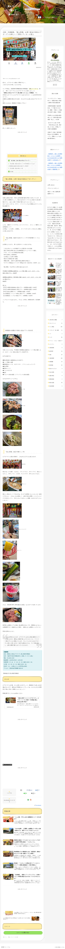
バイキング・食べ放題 (8, 764)
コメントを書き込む (22, 932)
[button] (35, 63)
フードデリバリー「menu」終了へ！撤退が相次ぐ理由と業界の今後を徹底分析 (55, 100)
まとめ (11, 171)
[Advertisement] (22, 72)
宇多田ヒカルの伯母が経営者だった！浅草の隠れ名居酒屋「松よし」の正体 (54, 117)
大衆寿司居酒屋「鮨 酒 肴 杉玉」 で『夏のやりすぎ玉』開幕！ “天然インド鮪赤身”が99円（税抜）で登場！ (55, 109)
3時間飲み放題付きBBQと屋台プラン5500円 (18, 166)
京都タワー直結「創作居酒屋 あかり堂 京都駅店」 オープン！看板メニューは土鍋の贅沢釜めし (54, 135)
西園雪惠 (55, 169)
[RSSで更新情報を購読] (31, 799)
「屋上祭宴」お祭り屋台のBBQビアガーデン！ (20, 160)
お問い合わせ (51, 185)
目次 (21, 155)
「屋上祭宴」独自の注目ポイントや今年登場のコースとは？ (22, 163)
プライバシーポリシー (53, 188)
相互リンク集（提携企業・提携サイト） (54, 192)
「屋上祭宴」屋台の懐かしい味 (16, 168)
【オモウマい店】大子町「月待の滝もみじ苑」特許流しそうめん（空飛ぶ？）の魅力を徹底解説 (54, 126)
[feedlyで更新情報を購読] (28, 799)
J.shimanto (55, 160)
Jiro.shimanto (55, 60)
